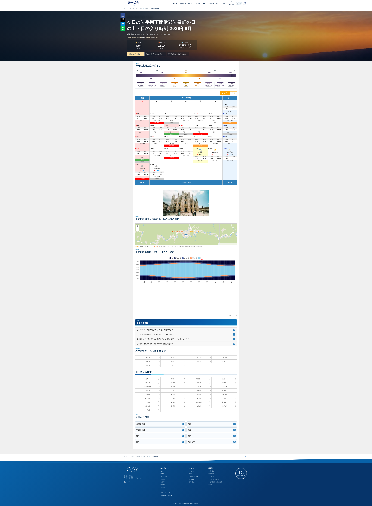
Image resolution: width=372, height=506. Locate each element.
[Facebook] (129, 482)
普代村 (224, 402)
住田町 (199, 398)
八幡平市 (173, 365)
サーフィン (192, 471)
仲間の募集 (192, 482)
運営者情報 (211, 473)
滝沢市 (173, 390)
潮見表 (162, 473)
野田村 (173, 406)
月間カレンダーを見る (134, 54)
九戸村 (199, 406)
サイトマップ (211, 476)
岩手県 (146, 8)
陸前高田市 (147, 386)
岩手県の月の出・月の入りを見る (177, 54)
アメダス (163, 490)
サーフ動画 (192, 479)
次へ (229, 98)
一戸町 (148, 410)
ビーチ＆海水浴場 (193, 476)
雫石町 (199, 390)
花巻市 (148, 361)
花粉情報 (163, 487)
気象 (162, 471)
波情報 (190, 473)
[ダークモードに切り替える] (239, 3)
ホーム (125, 8)
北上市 (199, 357)
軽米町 (148, 406)
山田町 (148, 402)
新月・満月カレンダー (166, 495)
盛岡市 (148, 357)
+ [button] (137, 226)
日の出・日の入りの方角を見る (154, 54)
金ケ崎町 (148, 398)
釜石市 (148, 365)
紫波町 (173, 394)
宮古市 (173, 357)
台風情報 (163, 482)
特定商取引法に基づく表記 (215, 482)
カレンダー (225, 93)
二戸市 (199, 386)
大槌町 (224, 398)
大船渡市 (224, 357)
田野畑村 (199, 402)
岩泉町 (173, 402)
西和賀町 (224, 394)
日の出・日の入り (165, 493)
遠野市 (199, 382)
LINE (123, 29)
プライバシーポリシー (214, 479)
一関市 (199, 361)
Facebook (123, 16)
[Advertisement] (186, 300)
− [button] (137, 229)
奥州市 (173, 361)
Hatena (123, 25)
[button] (160, 423)
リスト (233, 93)
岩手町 (148, 394)
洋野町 (224, 406)
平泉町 (173, 398)
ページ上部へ (244, 456)
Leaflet (219, 244)
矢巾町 (199, 394)
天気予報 (163, 479)
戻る (142, 98)
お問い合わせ (211, 471)
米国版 (210, 484)
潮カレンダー (164, 476)
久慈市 (224, 361)
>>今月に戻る (186, 182)
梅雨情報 (163, 484)
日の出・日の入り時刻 (136, 8)
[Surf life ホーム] (133, 3)
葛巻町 (224, 390)
